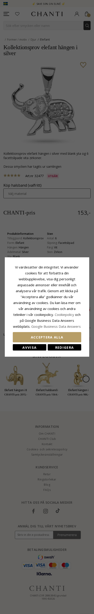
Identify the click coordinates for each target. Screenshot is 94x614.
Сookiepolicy (65, 314)
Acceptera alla (47, 337)
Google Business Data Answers (56, 326)
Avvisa (29, 347)
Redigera (64, 347)
